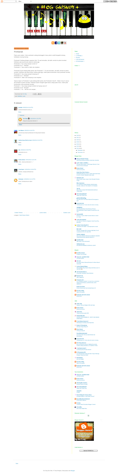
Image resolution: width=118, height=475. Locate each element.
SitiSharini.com (81, 244)
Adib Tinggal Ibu (80, 277)
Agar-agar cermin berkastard (83, 241)
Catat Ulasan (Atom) (24, 215)
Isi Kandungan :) (80, 61)
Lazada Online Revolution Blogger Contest (86, 404)
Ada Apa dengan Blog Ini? (82, 326)
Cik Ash (79, 261)
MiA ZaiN (79, 229)
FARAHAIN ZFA (81, 315)
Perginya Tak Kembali (81, 254)
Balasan (22, 115)
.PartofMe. (79, 407)
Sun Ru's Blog (80, 290)
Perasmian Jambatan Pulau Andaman (85, 273)
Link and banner (80, 59)
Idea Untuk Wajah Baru (82, 408)
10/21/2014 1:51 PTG (35, 118)
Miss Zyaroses (80, 183)
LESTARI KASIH (80, 258)
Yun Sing (25, 118)
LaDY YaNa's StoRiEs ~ (83, 163)
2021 (77, 137)
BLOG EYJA (80, 275)
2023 (77, 135)
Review (78, 57)
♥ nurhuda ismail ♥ (81, 348)
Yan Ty (78, 188)
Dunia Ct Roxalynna (82, 325)
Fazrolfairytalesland (82, 333)
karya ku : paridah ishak (83, 257)
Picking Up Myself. (81, 330)
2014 (77, 148)
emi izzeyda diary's (82, 271)
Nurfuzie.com (80, 177)
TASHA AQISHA (81, 234)
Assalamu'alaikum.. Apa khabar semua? (85, 396)
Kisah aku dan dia (81, 169)
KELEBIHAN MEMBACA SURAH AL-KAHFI (86, 245)
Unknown (20, 179)
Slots (17, 463)
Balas (19, 112)
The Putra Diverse (81, 342)
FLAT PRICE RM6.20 (81, 400)
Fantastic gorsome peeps (83, 294)
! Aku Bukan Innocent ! (82, 321)
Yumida (78, 403)
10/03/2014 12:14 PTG (29, 179)
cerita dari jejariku (81, 219)
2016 (77, 144)
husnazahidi (80, 214)
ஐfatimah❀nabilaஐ (81, 198)
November (80, 152)
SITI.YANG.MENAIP (82, 194)
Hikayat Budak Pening (82, 158)
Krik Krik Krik (80, 203)
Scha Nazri (21, 169)
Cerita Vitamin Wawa (82, 266)
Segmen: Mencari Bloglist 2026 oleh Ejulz (86, 305)
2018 (77, 142)
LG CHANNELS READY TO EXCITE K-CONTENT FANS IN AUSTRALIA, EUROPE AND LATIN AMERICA (88, 283)
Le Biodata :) (79, 55)
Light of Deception (81, 292)
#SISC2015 (79, 296)
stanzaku (79, 390)
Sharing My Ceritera (82, 382)
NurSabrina (80, 357)
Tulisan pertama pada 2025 (83, 313)
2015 (77, 146)
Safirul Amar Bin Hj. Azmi (25, 140)
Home (77, 53)
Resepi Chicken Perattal (82, 384)
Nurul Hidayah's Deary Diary (84, 395)
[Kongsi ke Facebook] (39, 94)
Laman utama (42, 212)
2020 (77, 139)
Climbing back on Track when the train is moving (87, 204)
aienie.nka (79, 311)
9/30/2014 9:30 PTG (37, 140)
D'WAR (78, 392)
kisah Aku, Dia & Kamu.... (83, 172)
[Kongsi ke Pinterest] (41, 94)
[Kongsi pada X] (37, 94)
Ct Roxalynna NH (81, 352)
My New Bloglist (80, 359)
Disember (80, 150)
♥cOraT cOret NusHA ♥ (83, 225)
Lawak (23, 96)
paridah (20, 107)
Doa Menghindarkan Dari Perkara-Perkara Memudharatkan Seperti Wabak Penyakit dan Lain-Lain (88, 210)
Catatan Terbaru (18, 212)
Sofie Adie (79, 303)
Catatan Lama (66, 212)
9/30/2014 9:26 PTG (29, 130)
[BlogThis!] (35, 94)
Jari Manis (21, 130)
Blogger (73, 470)
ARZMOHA (79, 207)
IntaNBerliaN (80, 240)
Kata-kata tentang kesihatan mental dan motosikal (88, 160)
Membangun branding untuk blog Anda (85, 322)
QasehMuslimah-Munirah (83, 399)
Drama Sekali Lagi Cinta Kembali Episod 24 (86, 288)
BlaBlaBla (20, 96)
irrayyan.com (80, 280)
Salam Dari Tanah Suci (82, 195)
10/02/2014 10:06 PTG (30, 169)
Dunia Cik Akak (81, 286)
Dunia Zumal (21, 159)
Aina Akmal (80, 329)
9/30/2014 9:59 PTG (26, 150)
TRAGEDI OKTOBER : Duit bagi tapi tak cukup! (87, 226)
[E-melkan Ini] (34, 94)
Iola (19, 150)
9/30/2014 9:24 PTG (28, 107)
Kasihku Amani (81, 253)
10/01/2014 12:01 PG (31, 159)
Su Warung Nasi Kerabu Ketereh (84, 349)
